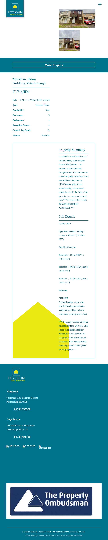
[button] (100, 4)
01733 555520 (22, 409)
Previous (64, 14)
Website (73, 531)
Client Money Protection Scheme (39, 535)
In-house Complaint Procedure (69, 535)
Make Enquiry (54, 65)
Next (89, 14)
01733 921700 (22, 436)
